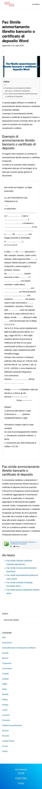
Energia (5, 705)
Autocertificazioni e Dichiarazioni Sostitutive (19, 648)
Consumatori (7, 668)
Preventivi (6, 720)
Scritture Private (8, 741)
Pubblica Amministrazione (12, 725)
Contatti (21, 773)
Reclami (5, 731)
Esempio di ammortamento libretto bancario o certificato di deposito (18, 89)
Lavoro (4, 710)
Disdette (5, 694)
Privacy (21, 783)
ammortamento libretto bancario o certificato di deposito (23, 543)
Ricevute (5, 736)
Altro (4, 637)
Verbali (5, 751)
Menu (37, 4)
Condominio (7, 663)
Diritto (4, 689)
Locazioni (6, 715)
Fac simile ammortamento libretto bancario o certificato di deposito (21, 95)
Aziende (5, 653)
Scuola (5, 746)
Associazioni (7, 642)
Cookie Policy (21, 778)
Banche (5, 658)
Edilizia (5, 699)
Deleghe (5, 679)
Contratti (5, 674)
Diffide (4, 684)
